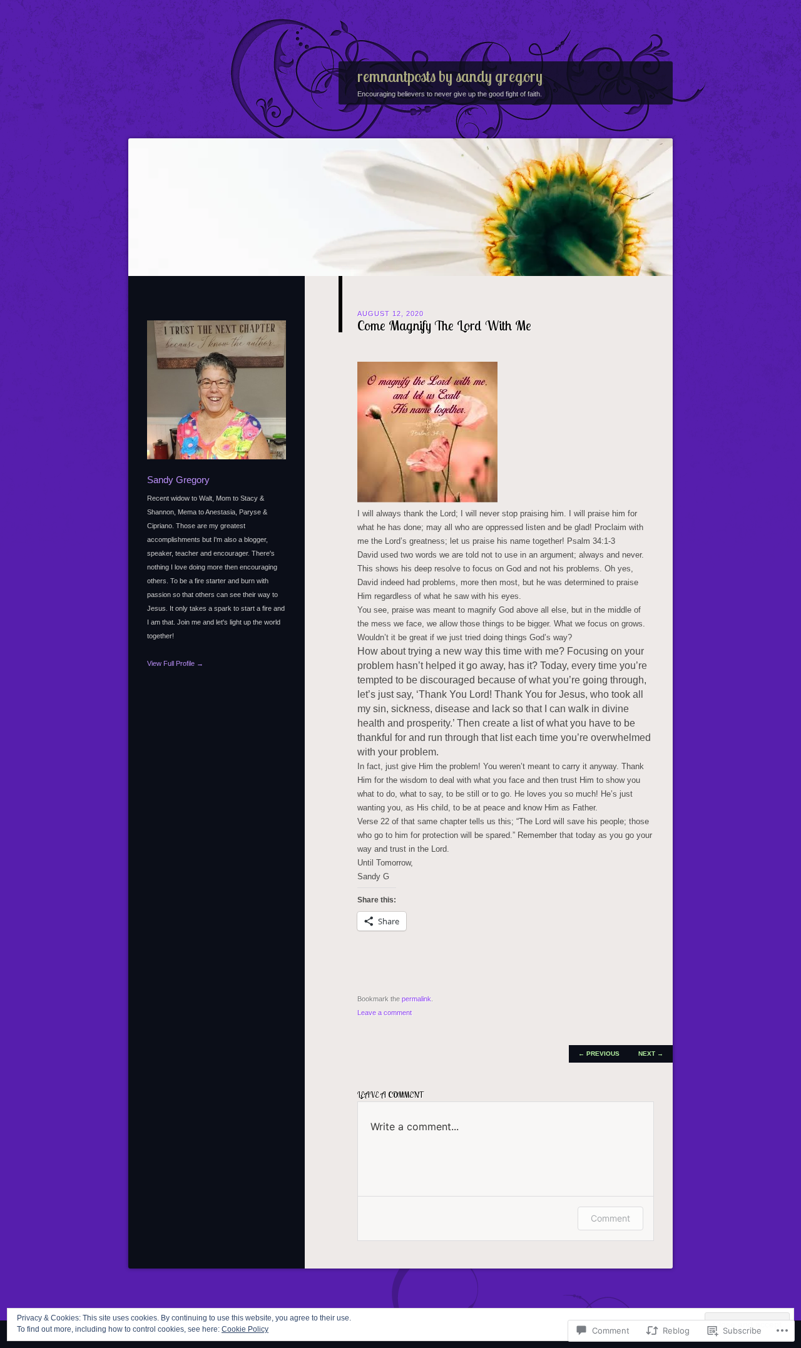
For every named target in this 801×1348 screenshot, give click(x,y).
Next (650, 1053)
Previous (599, 1053)
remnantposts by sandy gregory (450, 76)
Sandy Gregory (178, 479)
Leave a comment (384, 1012)
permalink (416, 999)
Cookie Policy (245, 1329)
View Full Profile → (175, 663)
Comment (610, 1218)
